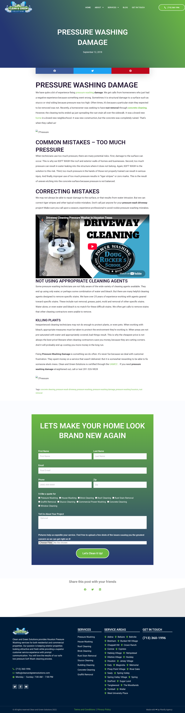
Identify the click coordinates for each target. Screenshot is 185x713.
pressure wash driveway (66, 389)
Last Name (98, 451)
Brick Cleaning (87, 498)
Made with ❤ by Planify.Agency (159, 710)
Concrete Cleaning (118, 502)
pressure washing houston (127, 389)
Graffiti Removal (48, 502)
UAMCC (114, 364)
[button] (99, 7)
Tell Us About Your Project (51, 514)
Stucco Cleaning (67, 502)
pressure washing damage (104, 389)
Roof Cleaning (104, 498)
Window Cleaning (49, 506)
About (98, 7)
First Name (43, 451)
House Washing (69, 498)
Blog (125, 7)
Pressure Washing (49, 498)
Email (41, 465)
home (38, 118)
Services (112, 7)
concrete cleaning (47, 389)
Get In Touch (138, 7)
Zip (95, 479)
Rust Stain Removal (124, 498)
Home (88, 7)
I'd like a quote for (47, 494)
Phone (41, 479)
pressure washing (85, 92)
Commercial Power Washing (92, 502)
